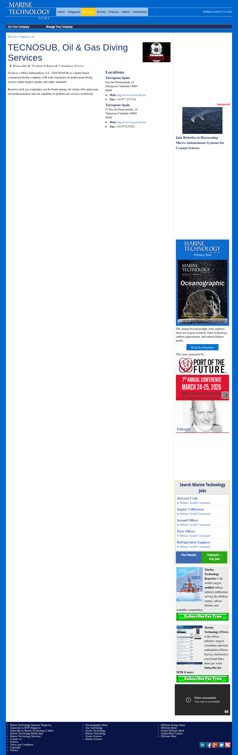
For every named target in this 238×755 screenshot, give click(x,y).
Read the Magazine (202, 347)
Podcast (114, 11)
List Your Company (18, 27)
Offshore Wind (168, 736)
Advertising (140, 11)
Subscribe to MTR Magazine (25, 728)
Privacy (14, 750)
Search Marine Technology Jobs (202, 488)
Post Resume (188, 555)
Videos (126, 11)
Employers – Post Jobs (214, 557)
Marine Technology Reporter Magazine (30, 725)
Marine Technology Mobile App (26, 733)
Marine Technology (95, 733)
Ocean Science (93, 736)
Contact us (16, 739)
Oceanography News (96, 725)
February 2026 (202, 255)
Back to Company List (21, 36)
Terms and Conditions (21, 744)
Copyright (15, 747)
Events (101, 11)
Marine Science (93, 739)
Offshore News (169, 728)
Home (61, 11)
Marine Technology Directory (25, 736)
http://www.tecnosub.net (131, 95)
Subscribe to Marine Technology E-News (32, 730)
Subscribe (202, 617)
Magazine (74, 11)
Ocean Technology (95, 730)
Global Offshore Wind (172, 730)
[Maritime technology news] (29, 14)
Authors (14, 741)
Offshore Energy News (173, 725)
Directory (88, 11)
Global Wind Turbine (172, 733)
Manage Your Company (59, 27)
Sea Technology (94, 728)
